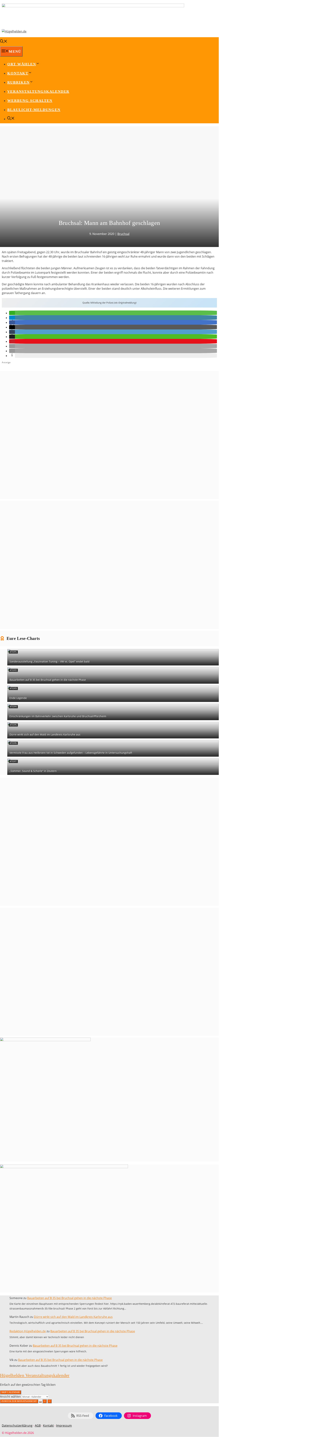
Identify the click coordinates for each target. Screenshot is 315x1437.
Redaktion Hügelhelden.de (27, 1331)
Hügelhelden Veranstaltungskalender (34, 1375)
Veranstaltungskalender (38, 91)
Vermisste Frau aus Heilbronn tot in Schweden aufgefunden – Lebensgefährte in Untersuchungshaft (70, 752)
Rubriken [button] (18, 82)
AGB (38, 1426)
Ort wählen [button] (21, 64)
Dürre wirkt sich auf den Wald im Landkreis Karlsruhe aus (44, 734)
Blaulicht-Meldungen (33, 110)
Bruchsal (123, 234)
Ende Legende (18, 698)
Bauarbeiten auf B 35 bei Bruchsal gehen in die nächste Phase (47, 679)
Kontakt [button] (17, 73)
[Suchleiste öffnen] (3, 42)
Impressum (64, 1426)
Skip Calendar (10, 1392)
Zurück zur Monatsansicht (19, 1401)
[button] (12, 313)
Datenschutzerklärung (17, 1426)
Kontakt (48, 1426)
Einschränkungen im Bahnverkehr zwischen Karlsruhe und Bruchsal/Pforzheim (57, 716)
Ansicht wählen (11, 1396)
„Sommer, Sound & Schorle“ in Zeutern (33, 771)
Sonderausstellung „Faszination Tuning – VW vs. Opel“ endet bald (49, 661)
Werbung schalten (29, 100)
